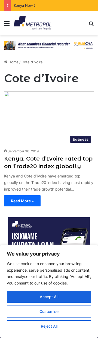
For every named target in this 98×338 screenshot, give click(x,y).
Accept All (49, 296)
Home (13, 62)
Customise (49, 311)
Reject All (49, 326)
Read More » (22, 200)
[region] (49, 291)
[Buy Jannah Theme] (49, 45)
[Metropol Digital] (32, 23)
